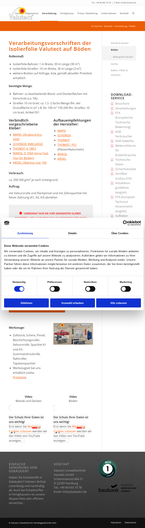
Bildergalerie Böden (123, 56)
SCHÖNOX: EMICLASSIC (28, 144)
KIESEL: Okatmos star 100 (30, 163)
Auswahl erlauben (72, 302)
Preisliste (19, 377)
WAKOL (62, 154)
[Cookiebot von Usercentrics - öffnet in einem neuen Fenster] (125, 223)
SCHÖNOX (64, 135)
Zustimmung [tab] (25, 233)
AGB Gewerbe (124, 141)
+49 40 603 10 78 (103, 2)
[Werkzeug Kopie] (73, 334)
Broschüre (122, 103)
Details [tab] (72, 233)
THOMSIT (63, 140)
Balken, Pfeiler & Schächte (119, 72)
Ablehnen (26, 302)
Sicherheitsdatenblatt (129, 169)
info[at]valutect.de (74, 492)
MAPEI (61, 131)
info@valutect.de (128, 2)
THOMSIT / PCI (66, 145)
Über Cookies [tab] (119, 233)
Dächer (114, 63)
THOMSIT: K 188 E (24, 149)
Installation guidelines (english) (122, 187)
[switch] (55, 289)
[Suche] (133, 13)
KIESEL (61, 159)
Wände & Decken (120, 43)
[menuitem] (18, 13)
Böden (114, 49)
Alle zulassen (118, 302)
